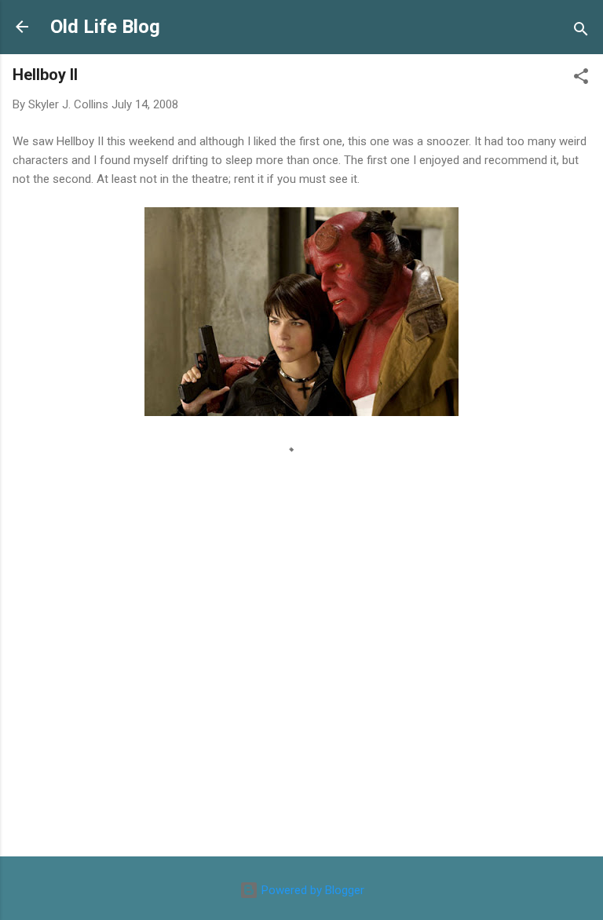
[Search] (581, 32)
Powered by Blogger (311, 890)
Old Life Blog (105, 27)
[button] (581, 79)
